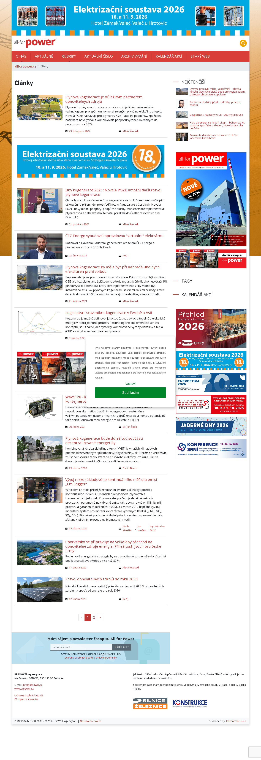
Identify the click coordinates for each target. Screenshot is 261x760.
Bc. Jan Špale (130, 426)
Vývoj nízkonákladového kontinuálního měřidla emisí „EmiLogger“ (111, 481)
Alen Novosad (131, 567)
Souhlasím (130, 392)
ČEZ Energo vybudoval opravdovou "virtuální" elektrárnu (114, 235)
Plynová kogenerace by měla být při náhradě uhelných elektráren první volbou (112, 269)
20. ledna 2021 (77, 426)
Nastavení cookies (90, 721)
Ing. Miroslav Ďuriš (157, 528)
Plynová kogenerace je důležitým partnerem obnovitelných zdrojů (103, 99)
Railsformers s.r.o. (236, 721)
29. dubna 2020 (78, 468)
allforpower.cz (25, 66)
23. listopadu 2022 (79, 131)
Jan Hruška (141, 528)
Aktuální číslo (99, 56)
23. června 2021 (78, 255)
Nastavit (130, 383)
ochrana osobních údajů (79, 657)
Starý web (200, 56)
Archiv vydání (134, 56)
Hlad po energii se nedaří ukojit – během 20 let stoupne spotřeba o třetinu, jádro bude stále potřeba (217, 125)
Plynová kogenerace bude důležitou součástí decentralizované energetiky (104, 440)
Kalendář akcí (169, 56)
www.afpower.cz (24, 688)
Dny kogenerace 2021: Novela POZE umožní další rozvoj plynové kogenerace (113, 192)
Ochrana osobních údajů (28, 695)
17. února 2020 (77, 567)
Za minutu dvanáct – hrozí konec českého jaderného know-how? (214, 136)
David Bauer (130, 468)
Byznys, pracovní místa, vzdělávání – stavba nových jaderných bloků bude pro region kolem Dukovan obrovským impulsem (217, 91)
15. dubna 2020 (78, 528)
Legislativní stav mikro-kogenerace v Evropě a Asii (108, 312)
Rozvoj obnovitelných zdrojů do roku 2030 (101, 578)
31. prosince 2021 (79, 224)
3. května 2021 (77, 338)
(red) (125, 255)
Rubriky (69, 56)
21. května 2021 (78, 301)
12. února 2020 (77, 599)
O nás (21, 56)
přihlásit (122, 647)
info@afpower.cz (32, 684)
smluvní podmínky (106, 657)
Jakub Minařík (127, 528)
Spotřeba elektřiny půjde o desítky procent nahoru (215, 103)
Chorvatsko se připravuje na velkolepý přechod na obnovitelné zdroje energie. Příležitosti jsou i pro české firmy (113, 546)
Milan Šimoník (130, 131)
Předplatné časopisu (26, 699)
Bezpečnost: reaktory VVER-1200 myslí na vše (216, 114)
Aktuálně (44, 56)
